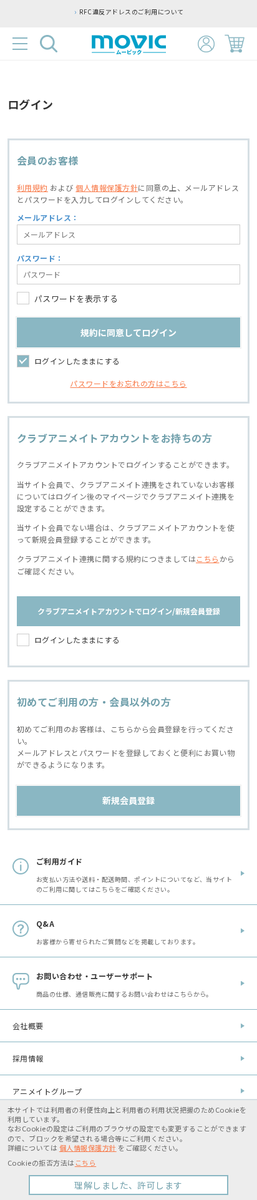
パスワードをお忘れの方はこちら (128, 383)
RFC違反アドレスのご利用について (131, 11)
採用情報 (28, 1058)
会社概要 (28, 1025)
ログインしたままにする (77, 361)
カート (235, 43)
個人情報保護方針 (106, 187)
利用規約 (32, 187)
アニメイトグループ (47, 1091)
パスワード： (40, 258)
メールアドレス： (48, 217)
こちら (207, 558)
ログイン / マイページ (206, 44)
